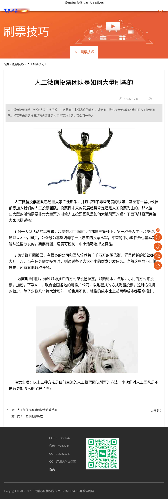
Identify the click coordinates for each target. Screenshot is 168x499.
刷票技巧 (18, 64)
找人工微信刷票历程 (30, 416)
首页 (6, 64)
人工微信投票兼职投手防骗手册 (37, 410)
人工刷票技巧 (84, 52)
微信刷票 (88, 491)
